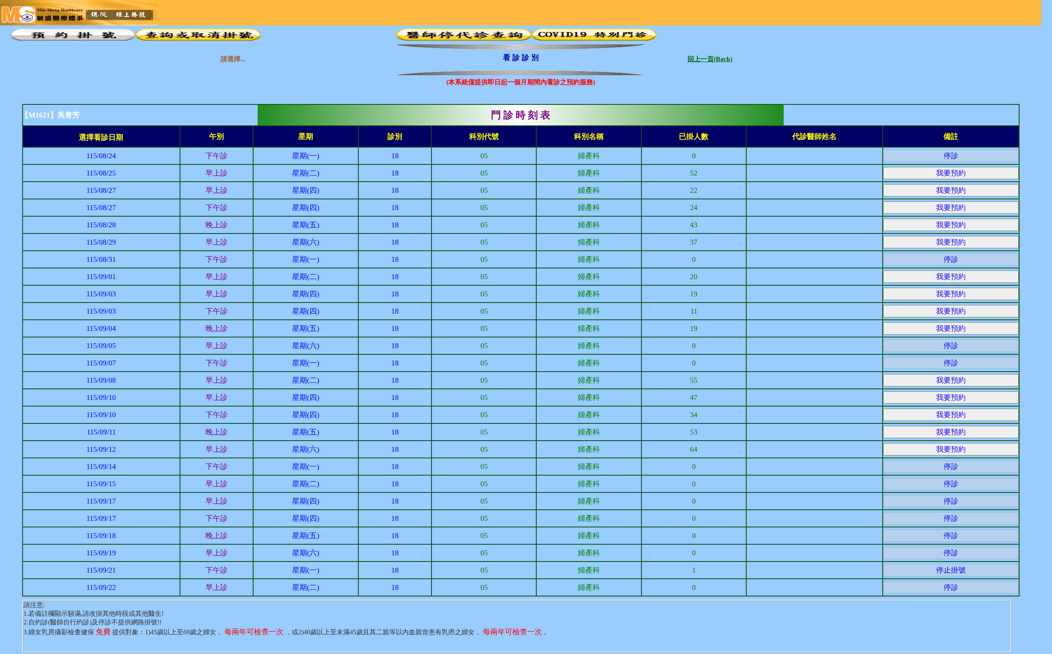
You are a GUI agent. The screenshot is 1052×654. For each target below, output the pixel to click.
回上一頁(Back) (709, 57)
